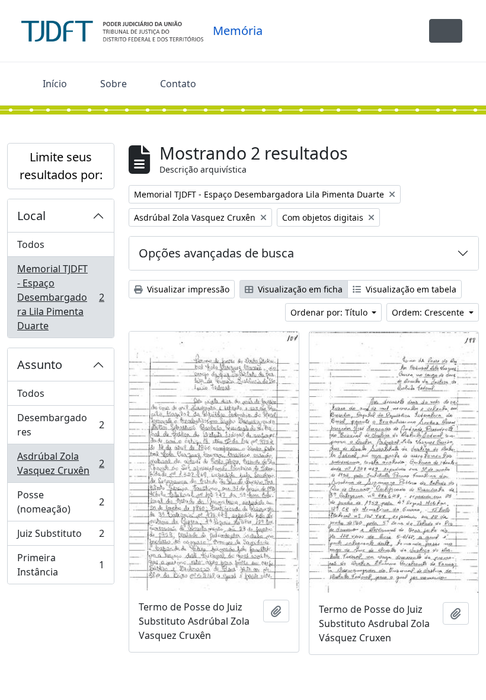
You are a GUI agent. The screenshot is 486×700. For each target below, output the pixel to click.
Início (55, 83)
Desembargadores (60, 424)
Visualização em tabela (409, 289)
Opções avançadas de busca (216, 253)
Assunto (39, 365)
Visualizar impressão (187, 289)
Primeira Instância (60, 564)
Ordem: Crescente (429, 312)
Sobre (113, 83)
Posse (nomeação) (60, 502)
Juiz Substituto (60, 536)
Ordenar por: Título (330, 312)
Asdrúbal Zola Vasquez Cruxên (60, 463)
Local (31, 216)
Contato (178, 83)
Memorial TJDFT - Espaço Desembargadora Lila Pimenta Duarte (60, 297)
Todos (30, 244)
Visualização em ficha (299, 289)
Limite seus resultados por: (61, 166)
